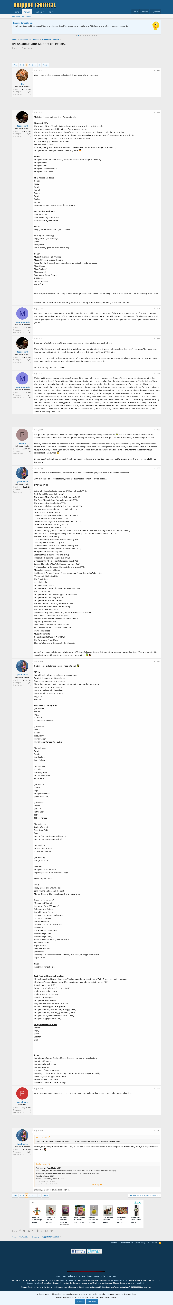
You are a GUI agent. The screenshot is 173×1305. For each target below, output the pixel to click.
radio (103, 1276)
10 (96, 35)
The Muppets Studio (119, 1280)
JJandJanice (22, 481)
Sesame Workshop (34, 1283)
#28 (158, 661)
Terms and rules (127, 1243)
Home (16, 12)
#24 (158, 338)
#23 (158, 309)
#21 (158, 70)
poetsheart (22, 1102)
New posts (16, 16)
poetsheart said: (42, 1137)
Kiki (22, 84)
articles (82, 1276)
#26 (158, 430)
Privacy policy (140, 1243)
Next (45, 65)
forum (89, 1276)
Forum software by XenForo (128, 1287)
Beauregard (22, 126)
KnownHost (139, 1283)
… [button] (35, 65)
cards (109, 1276)
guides (96, 1276)
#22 (158, 112)
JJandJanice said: (42, 1164)
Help (49, 12)
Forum (27, 12)
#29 (158, 1089)
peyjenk (22, 443)
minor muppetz (22, 322)
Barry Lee (17, 48)
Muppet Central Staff (69, 1280)
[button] (21, 11)
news (64, 1276)
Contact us (115, 1243)
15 (39, 65)
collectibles (72, 1276)
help (114, 1276)
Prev (15, 65)
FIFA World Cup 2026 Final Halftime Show (41, 23)
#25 (158, 373)
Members (38, 12)
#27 (158, 468)
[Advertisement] (86, 56)
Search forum (27, 16)
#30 (158, 1130)
